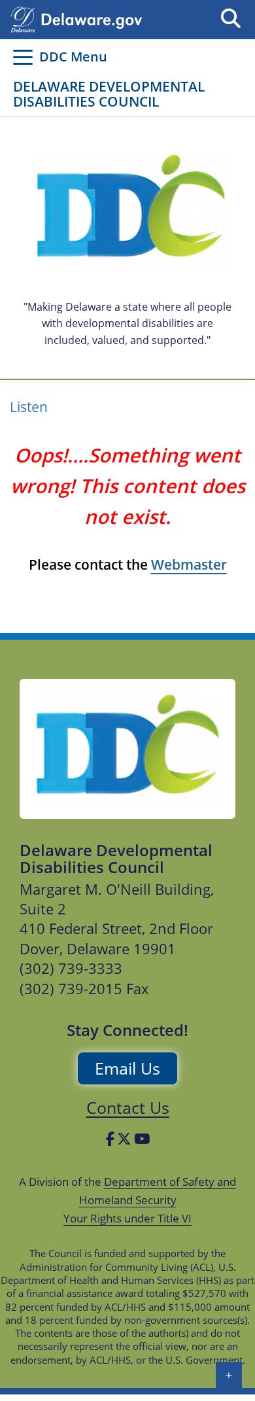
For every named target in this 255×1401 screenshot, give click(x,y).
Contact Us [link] (127, 1107)
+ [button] (229, 1374)
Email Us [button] (127, 1068)
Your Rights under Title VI (127, 1218)
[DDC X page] (124, 1139)
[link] (127, 749)
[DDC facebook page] (110, 1139)
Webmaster (189, 564)
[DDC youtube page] (142, 1139)
